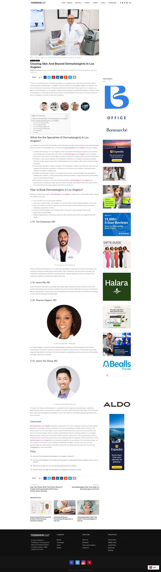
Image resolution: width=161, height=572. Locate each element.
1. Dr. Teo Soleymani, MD (42, 122)
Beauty (69, 3)
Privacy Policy (112, 540)
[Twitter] (123, 3)
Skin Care (78, 3)
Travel (103, 3)
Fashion (87, 3)
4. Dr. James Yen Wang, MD (42, 128)
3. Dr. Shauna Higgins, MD (42, 126)
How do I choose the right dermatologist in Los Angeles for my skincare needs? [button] (57, 469)
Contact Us (85, 548)
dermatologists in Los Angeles (75, 154)
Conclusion (38, 130)
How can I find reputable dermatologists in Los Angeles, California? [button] (53, 456)
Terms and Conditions (89, 545)
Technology (112, 3)
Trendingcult (34, 447)
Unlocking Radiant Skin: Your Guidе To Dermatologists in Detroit (85, 488)
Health (95, 3)
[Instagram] (125, 3)
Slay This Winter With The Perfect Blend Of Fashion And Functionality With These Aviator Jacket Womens (46, 489)
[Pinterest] (127, 3)
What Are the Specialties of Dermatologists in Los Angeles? (50, 118)
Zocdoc (37, 60)
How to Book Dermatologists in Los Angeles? (46, 121)
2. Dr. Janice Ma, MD (40, 124)
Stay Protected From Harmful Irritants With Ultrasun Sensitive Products (40, 519)
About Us (85, 540)
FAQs (36, 132)
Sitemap (110, 550)
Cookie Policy (112, 545)
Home (63, 3)
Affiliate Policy (112, 542)
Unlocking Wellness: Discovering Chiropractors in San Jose (63, 519)
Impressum (111, 548)
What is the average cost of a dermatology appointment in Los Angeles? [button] (55, 466)
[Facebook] (121, 3)
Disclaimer (85, 542)
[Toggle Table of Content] (66, 116)
